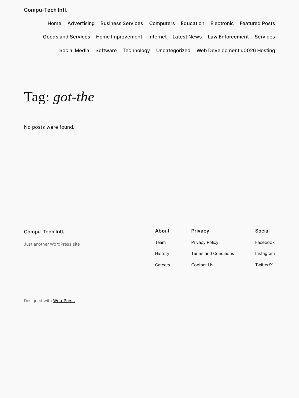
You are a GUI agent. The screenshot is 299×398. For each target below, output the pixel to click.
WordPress (64, 300)
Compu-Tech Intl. (45, 10)
